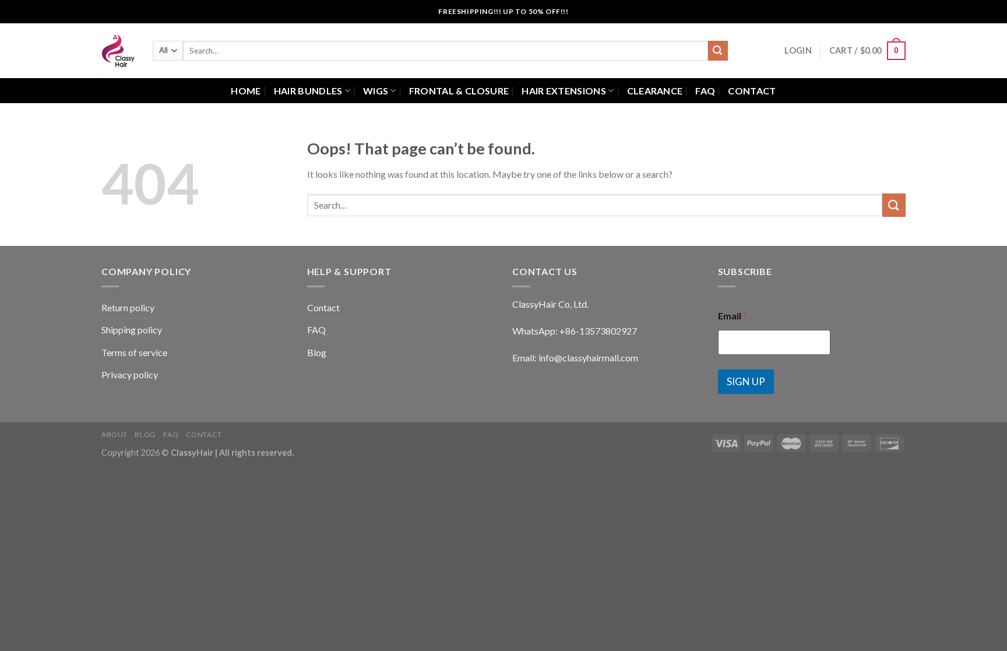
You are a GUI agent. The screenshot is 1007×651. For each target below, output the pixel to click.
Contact (752, 90)
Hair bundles (308, 90)
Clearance (655, 90)
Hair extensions (564, 90)
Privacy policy (129, 374)
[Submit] (718, 51)
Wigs (375, 90)
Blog (316, 352)
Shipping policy (131, 329)
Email (732, 315)
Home (245, 90)
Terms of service (134, 352)
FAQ (705, 90)
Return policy (127, 307)
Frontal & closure (459, 90)
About (114, 434)
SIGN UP (746, 381)
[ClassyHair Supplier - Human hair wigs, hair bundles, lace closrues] (118, 51)
